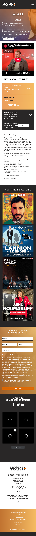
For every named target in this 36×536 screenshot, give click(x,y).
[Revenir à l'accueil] (12, 4)
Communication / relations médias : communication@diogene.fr (18, 495)
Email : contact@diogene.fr (18, 488)
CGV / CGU (18, 514)
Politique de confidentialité (18, 519)
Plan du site (18, 524)
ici (16, 178)
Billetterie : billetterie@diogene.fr (18, 498)
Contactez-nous (18, 522)
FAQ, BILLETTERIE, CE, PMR (18, 512)
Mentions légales (18, 517)
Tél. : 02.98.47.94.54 (18, 486)
